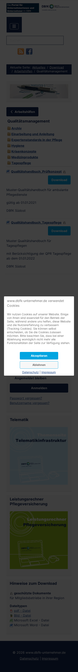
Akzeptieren (39, 355)
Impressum (48, 372)
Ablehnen (39, 364)
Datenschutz (30, 372)
